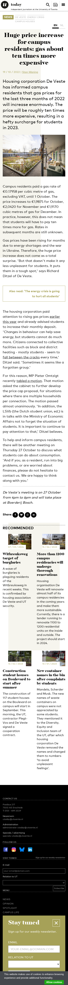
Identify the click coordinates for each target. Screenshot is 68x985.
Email (13, 942)
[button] (56, 923)
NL (62, 25)
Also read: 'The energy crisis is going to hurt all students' (34, 293)
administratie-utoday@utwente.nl (20, 827)
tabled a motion (29, 381)
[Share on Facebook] (15, 515)
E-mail (6, 865)
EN (55, 25)
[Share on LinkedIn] (33, 515)
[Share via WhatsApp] (27, 515)
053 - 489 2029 (13, 810)
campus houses (25, 21)
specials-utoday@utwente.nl (17, 836)
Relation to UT (10, 876)
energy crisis (35, 17)
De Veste (20, 17)
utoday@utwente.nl (13, 819)
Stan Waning (30, 71)
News (8, 16)
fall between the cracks (21, 357)
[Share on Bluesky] (21, 515)
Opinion (8, 903)
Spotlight (10, 907)
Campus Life (11, 912)
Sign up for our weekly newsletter (50, 857)
